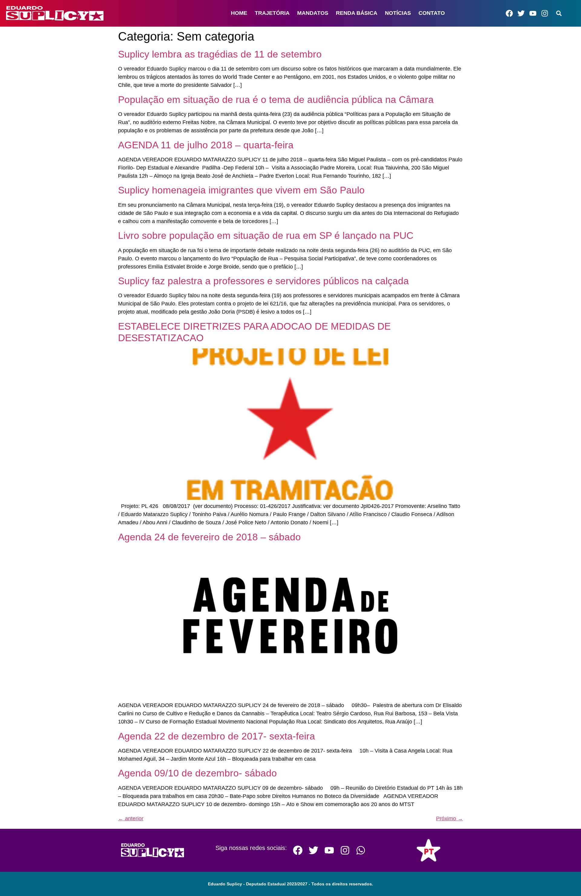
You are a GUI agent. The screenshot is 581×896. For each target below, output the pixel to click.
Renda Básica (356, 13)
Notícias (398, 13)
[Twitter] (521, 13)
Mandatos (312, 13)
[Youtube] (533, 13)
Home (239, 13)
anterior (130, 818)
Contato (432, 13)
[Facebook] (509, 13)
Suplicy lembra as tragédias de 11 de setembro (220, 54)
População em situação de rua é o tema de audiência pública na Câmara (276, 99)
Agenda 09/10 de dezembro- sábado (197, 773)
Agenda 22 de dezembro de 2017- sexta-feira (216, 736)
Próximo (449, 818)
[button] (558, 13)
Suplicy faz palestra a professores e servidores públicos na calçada (263, 280)
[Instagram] (544, 13)
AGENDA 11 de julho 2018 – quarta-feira (206, 145)
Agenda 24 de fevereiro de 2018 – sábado (209, 537)
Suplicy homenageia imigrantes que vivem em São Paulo (241, 190)
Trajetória (272, 13)
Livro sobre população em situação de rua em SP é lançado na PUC (265, 235)
